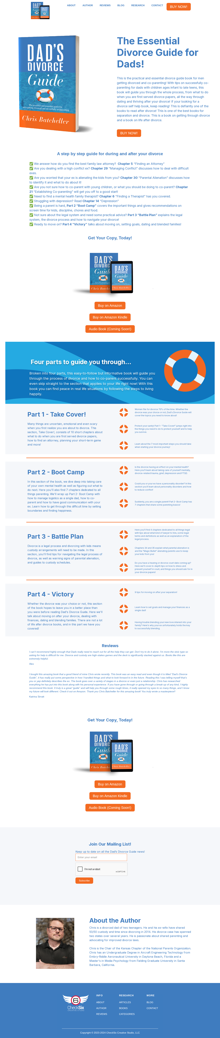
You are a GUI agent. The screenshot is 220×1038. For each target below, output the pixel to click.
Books (123, 1008)
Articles (125, 1002)
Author (101, 1008)
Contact (152, 1008)
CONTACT (157, 5)
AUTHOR (87, 5)
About (100, 1002)
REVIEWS (105, 5)
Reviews (101, 1014)
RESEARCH (138, 5)
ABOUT (71, 5)
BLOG (120, 5)
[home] (40, 10)
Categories (127, 1014)
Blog (150, 1002)
